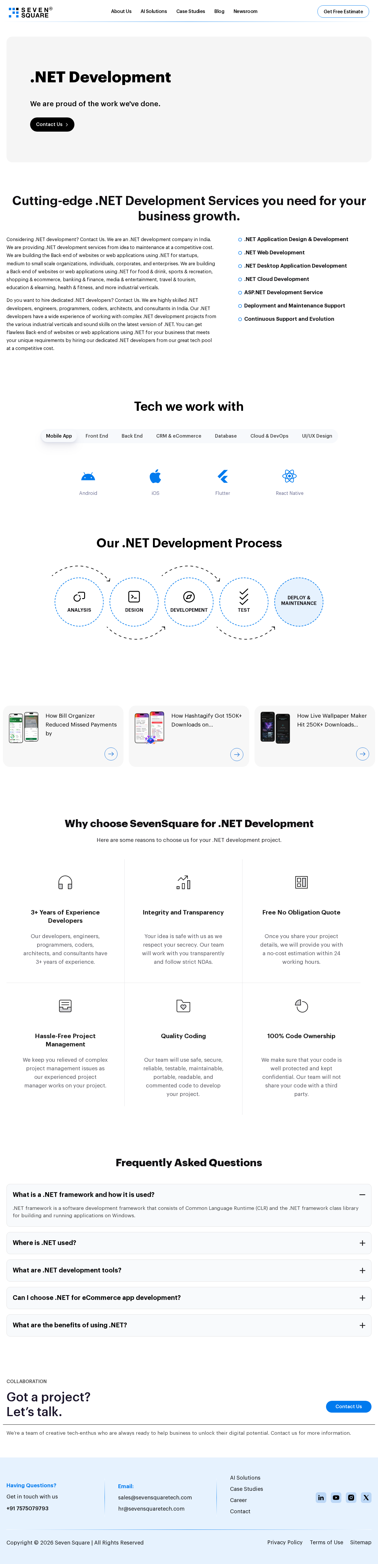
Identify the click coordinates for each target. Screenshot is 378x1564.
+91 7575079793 (27, 1508)
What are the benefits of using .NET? (70, 1325)
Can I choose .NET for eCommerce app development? (97, 1298)
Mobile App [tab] (59, 436)
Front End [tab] (97, 436)
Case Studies (190, 11)
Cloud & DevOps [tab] (269, 436)
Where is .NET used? (44, 1243)
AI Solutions (154, 11)
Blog (219, 11)
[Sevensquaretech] (31, 12)
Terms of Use (326, 1542)
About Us (121, 11)
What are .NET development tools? (67, 1270)
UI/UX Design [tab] (317, 436)
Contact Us (49, 124)
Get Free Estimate (343, 11)
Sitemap (361, 1542)
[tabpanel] (189, 482)
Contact (240, 1511)
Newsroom (246, 11)
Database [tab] (226, 436)
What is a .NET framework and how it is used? (83, 1195)
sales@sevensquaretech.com (155, 1497)
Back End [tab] (132, 436)
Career (238, 1500)
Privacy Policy (285, 1542)
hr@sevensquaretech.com (151, 1508)
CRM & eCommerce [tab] (178, 436)
